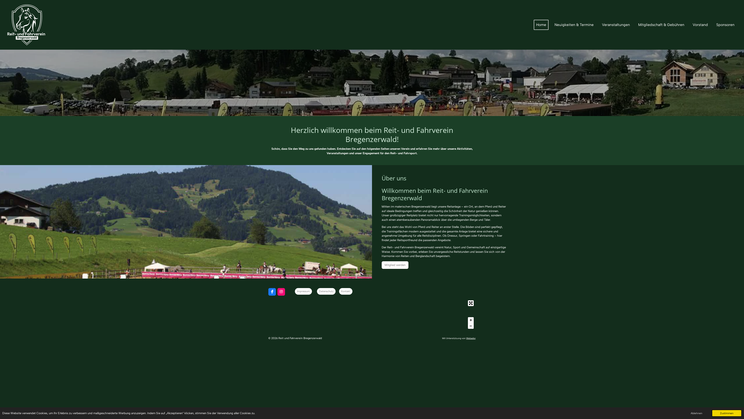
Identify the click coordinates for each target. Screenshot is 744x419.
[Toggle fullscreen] (471, 303)
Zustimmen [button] (727, 413)
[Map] (372, 314)
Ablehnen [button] (696, 413)
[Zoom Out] (471, 326)
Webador (471, 338)
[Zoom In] (471, 320)
